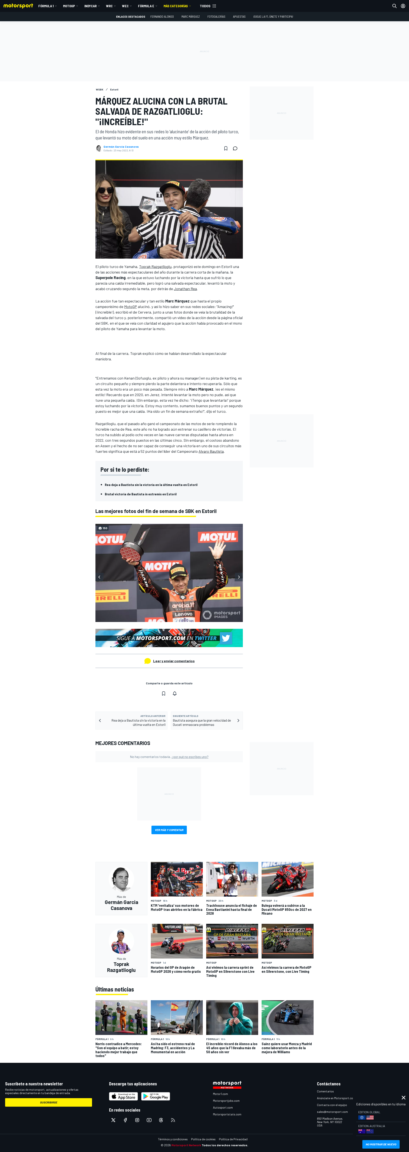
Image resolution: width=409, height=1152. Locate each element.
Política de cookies (203, 1139)
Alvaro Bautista (211, 451)
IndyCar (90, 6)
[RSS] (173, 1120)
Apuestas (239, 16)
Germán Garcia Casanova (121, 146)
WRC (109, 6)
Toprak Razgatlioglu (155, 266)
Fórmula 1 (46, 6)
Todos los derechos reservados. (225, 1145)
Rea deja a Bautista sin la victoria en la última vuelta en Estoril (151, 485)
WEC (125, 6)
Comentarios (325, 1091)
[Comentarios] (236, 148)
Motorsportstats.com (227, 1114)
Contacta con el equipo (332, 1105)
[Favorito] (226, 148)
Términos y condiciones (173, 1139)
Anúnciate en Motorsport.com (336, 1098)
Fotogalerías (216, 16)
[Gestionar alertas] (174, 693)
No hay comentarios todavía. (169, 757)
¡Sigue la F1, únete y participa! (273, 16)
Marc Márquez (190, 16)
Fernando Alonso (162, 16)
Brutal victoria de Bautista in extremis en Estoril (141, 494)
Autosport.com (223, 1107)
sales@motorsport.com (332, 1111)
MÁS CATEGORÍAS (176, 6)
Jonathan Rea (185, 288)
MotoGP (69, 6)
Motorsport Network (186, 1145)
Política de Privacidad (233, 1139)
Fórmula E (146, 6)
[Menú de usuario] (403, 6)
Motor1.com (220, 1094)
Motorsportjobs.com (226, 1100)
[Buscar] (394, 6)
